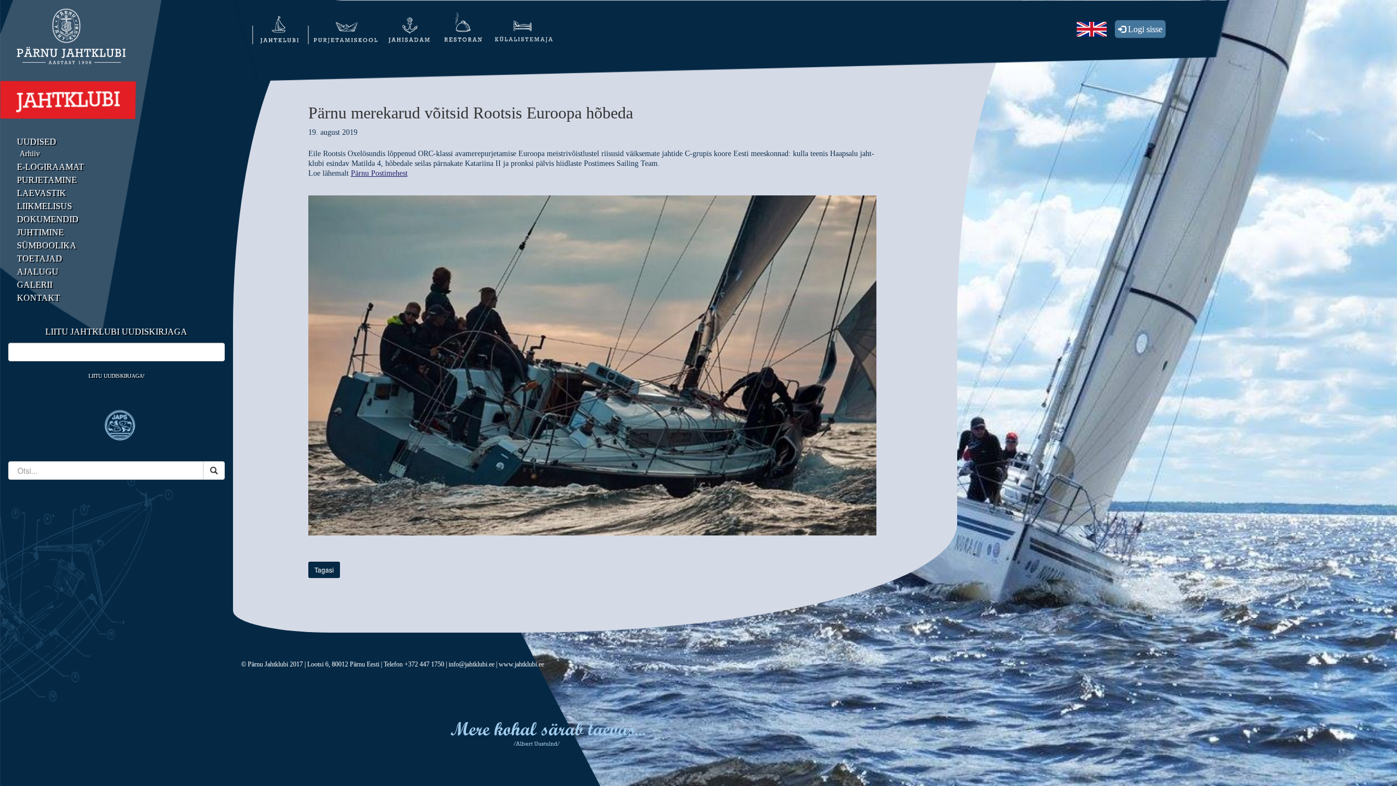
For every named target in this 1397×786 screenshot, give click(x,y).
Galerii (34, 284)
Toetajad (39, 258)
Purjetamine (47, 179)
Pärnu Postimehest (379, 173)
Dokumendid (48, 219)
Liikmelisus (44, 206)
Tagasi (324, 569)
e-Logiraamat (50, 166)
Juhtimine (40, 232)
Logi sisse (1144, 29)
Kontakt (38, 297)
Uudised (36, 141)
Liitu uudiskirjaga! (116, 376)
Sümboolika (46, 245)
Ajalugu (37, 271)
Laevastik (41, 193)
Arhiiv (30, 154)
